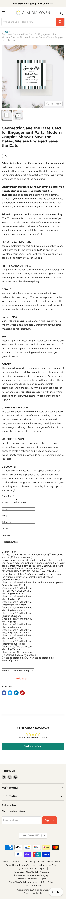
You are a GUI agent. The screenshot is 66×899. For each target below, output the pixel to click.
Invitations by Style (48, 865)
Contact (15, 861)
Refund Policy (47, 882)
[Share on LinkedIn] (16, 692)
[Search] (60, 22)
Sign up (49, 820)
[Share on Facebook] (4, 692)
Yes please (9, 646)
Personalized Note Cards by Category (31, 872)
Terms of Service (33, 885)
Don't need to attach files (40, 657)
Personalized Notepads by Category (31, 875)
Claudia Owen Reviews (49, 861)
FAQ (25, 861)
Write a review (33, 746)
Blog (32, 861)
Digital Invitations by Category (31, 868)
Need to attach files (14, 657)
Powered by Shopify (33, 893)
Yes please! (10, 582)
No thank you (25, 588)
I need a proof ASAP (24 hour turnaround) (26, 554)
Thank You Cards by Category (23, 882)
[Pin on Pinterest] (22, 692)
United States (31, 835)
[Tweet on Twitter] (10, 692)
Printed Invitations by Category (20, 865)
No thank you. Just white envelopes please (40, 582)
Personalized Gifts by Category (31, 878)
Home (5, 31)
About (5, 861)
